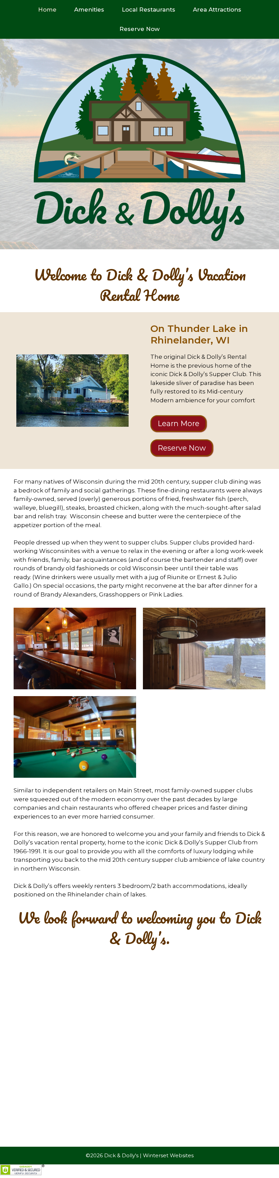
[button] (75, 648)
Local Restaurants (148, 9)
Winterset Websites (168, 1155)
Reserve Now (139, 29)
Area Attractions (217, 9)
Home (47, 9)
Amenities (89, 9)
